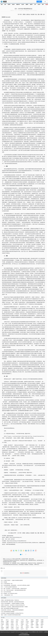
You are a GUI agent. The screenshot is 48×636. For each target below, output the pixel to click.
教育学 (31, 4)
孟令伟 (12, 625)
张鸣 (17, 622)
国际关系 (18, 4)
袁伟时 (32, 624)
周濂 (32, 622)
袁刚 (22, 627)
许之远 (17, 627)
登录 (23, 573)
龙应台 (17, 619)
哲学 (43, 4)
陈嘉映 (42, 619)
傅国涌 (37, 619)
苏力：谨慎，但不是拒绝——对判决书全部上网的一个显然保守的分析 (14, 588)
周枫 (22, 625)
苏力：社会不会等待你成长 (6, 591)
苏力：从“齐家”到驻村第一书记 (6, 583)
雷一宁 (17, 625)
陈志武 (12, 621)
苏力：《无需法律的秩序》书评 (7, 595)
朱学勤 (37, 627)
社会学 (22, 4)
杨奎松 (22, 622)
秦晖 (2, 619)
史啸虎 (37, 624)
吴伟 (32, 625)
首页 (2, 4)
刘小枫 (7, 625)
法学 (5, 4)
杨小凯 (27, 627)
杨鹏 (37, 622)
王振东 (22, 624)
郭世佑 (12, 624)
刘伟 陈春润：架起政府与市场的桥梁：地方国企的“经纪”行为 (12, 613)
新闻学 (27, 4)
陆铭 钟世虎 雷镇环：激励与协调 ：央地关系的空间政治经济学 (12, 601)
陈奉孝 (7, 624)
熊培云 (42, 624)
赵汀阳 (2, 622)
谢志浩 (17, 629)
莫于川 (7, 629)
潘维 (42, 627)
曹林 (27, 619)
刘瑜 (42, 625)
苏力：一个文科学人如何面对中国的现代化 (9, 586)
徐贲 (17, 621)
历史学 (39, 4)
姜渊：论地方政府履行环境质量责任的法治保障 (9, 608)
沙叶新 (37, 625)
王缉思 (2, 624)
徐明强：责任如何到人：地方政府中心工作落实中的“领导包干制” (13, 605)
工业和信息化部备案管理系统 (24, 634)
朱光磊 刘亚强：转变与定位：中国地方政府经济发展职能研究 (12, 609)
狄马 (27, 624)
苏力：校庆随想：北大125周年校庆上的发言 (9, 593)
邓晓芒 (42, 622)
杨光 (27, 629)
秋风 (2, 625)
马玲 (17, 624)
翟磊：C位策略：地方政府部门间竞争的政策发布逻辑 (11, 614)
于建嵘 (7, 621)
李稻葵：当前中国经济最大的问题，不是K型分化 (10, 600)
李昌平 (12, 622)
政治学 (13, 4)
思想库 (46, 4)
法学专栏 (13, 539)
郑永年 (12, 619)
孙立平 (22, 629)
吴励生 (32, 627)
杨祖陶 (32, 621)
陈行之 (7, 619)
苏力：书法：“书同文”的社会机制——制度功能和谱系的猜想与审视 (13, 590)
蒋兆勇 (27, 625)
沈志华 (37, 621)
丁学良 (22, 619)
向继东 (42, 621)
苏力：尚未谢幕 (4, 582)
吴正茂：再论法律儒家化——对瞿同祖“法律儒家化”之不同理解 (12, 603)
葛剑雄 (2, 627)
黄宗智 (2, 621)
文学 (35, 4)
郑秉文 (2, 629)
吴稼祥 (12, 627)
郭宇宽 (22, 621)
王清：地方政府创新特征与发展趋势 (7, 611)
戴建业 (7, 622)
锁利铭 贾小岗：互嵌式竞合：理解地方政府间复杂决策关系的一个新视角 (14, 606)
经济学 (9, 4)
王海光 (27, 622)
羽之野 (12, 629)
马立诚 (27, 621)
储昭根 (7, 627)
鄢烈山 (32, 619)
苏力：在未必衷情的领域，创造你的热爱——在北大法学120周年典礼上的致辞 (15, 585)
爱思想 (4, 2)
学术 (6, 539)
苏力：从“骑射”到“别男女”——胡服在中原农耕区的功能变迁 (12, 580)
